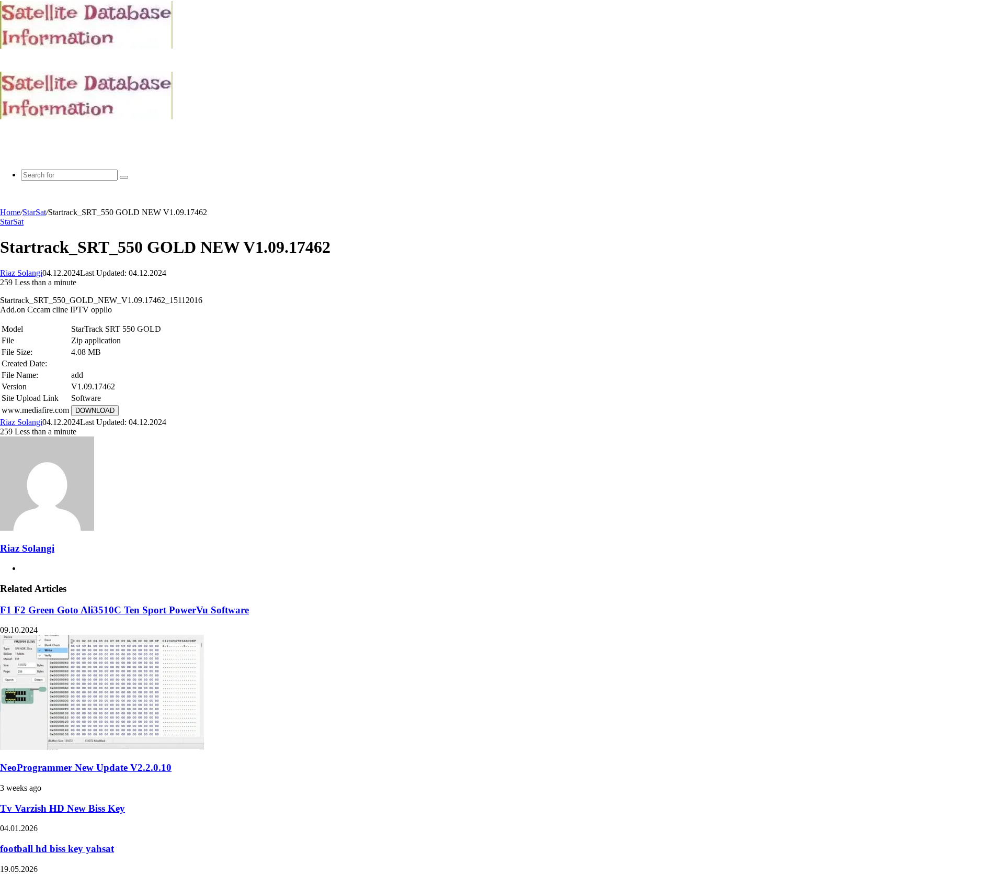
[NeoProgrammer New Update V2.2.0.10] (102, 747)
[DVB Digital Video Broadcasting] (86, 45)
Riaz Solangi (21, 272)
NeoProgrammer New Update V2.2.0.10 (86, 767)
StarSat (34, 212)
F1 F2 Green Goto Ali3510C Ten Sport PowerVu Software (124, 609)
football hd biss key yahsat (57, 848)
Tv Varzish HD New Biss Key (62, 808)
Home (10, 212)
